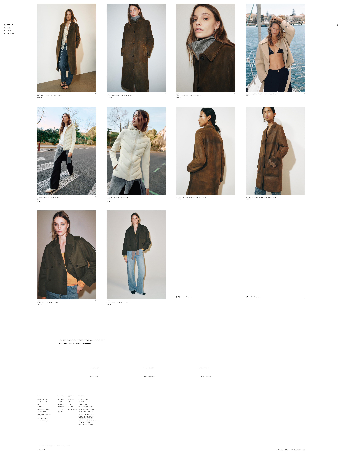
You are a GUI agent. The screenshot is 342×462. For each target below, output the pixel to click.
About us (71, 399)
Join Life (70, 402)
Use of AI (81, 402)
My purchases (41, 412)
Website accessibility (85, 412)
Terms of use (83, 404)
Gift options (41, 404)
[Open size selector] (94, 93)
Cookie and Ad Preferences (87, 420)
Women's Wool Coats (149, 368)
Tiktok (60, 402)
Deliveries (40, 407)
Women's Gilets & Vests (205, 368)
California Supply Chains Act (88, 409)
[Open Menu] (7, 4)
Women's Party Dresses (205, 376)
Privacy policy (83, 399)
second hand (10, 33)
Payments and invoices (44, 409)
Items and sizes (42, 402)
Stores (70, 407)
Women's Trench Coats (93, 376)
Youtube (60, 412)
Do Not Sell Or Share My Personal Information (86, 417)
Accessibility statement (86, 414)
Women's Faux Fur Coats (93, 368)
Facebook (61, 407)
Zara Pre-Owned (42, 418)
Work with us (72, 409)
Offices (70, 404)
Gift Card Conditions (85, 407)
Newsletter (61, 399)
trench (8, 28)
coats (7, 30)
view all (8, 25)
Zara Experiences (42, 421)
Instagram (61, 404)
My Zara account (42, 399)
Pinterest (61, 409)
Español (286, 449)
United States (41, 449)
